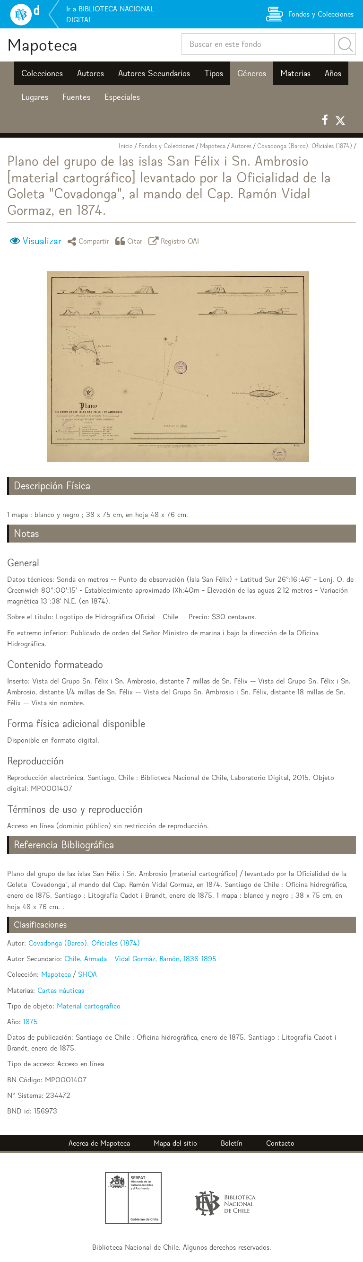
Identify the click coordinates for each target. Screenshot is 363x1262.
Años (333, 73)
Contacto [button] (280, 1143)
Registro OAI (180, 241)
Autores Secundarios (154, 73)
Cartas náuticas (60, 990)
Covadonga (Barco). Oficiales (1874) (304, 146)
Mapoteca (42, 44)
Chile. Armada (85, 958)
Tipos (213, 73)
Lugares (34, 97)
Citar (135, 241)
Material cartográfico (89, 1005)
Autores (90, 73)
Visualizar (41, 241)
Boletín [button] (231, 1143)
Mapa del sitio (175, 1143)
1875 (30, 1021)
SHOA (87, 974)
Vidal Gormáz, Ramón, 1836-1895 (165, 958)
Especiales (122, 97)
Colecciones (42, 73)
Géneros (251, 73)
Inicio (126, 146)
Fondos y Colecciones (166, 146)
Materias (295, 73)
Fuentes (76, 97)
